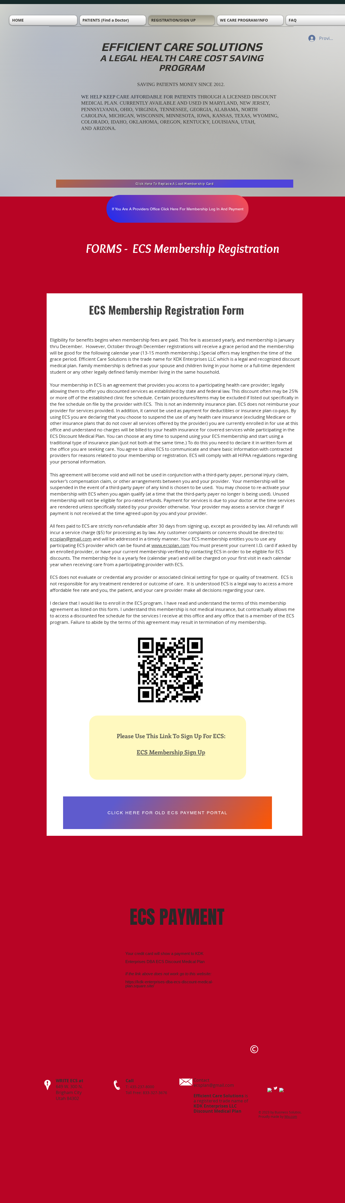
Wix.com (290, 1116)
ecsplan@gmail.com (71, 539)
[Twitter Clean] (275, 1088)
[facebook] (269, 1090)
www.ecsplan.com (170, 545)
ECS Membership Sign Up (171, 752)
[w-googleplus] (281, 1090)
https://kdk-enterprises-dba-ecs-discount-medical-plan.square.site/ (169, 983)
